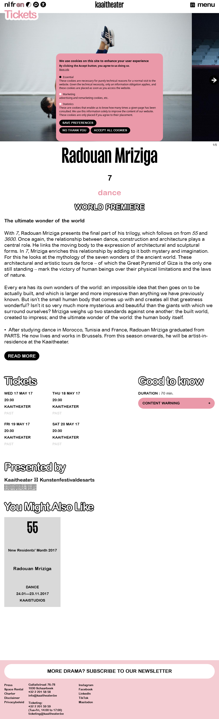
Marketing (69, 94)
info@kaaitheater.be (42, 695)
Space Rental (13, 689)
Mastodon (86, 702)
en (20, 4)
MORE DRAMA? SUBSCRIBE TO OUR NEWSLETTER (109, 671)
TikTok (83, 698)
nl (7, 4)
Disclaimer (12, 698)
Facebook (86, 689)
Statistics (68, 104)
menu (206, 4)
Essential (68, 77)
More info (64, 69)
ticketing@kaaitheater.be (46, 714)
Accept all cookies (110, 130)
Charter (9, 693)
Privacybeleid (14, 702)
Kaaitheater (17, 406)
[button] (214, 80)
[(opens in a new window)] (20, 487)
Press (8, 685)
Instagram (86, 685)
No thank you (74, 130)
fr (13, 4)
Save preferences (77, 123)
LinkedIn (85, 693)
